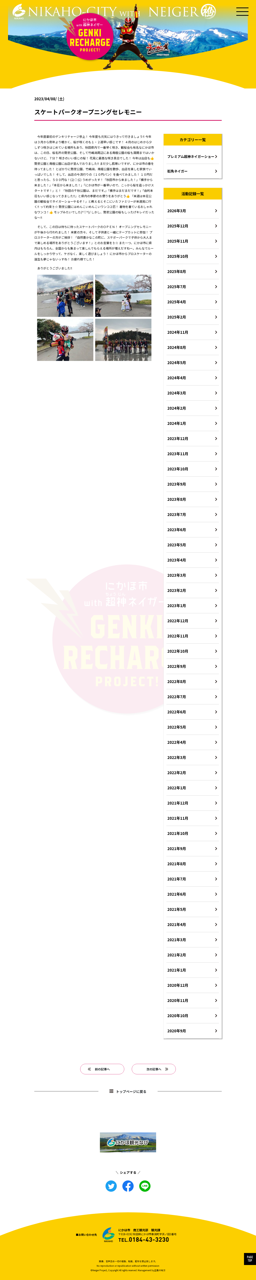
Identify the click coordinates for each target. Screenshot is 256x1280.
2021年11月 (177, 818)
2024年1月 (176, 423)
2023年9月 (176, 484)
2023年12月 (177, 438)
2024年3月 (176, 393)
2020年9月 (176, 1030)
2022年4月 (176, 742)
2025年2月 (176, 317)
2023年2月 (176, 590)
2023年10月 (177, 469)
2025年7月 (176, 286)
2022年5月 (176, 727)
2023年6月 (176, 529)
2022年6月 (176, 712)
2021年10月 (177, 833)
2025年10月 (177, 256)
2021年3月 (176, 939)
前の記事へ (102, 1069)
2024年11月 (177, 332)
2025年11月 (177, 241)
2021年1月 (176, 970)
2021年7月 (176, 879)
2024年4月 (176, 377)
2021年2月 (176, 955)
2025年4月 (176, 301)
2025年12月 (177, 226)
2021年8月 (176, 863)
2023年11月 (177, 453)
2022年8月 (176, 681)
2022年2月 (176, 772)
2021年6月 (176, 894)
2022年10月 (177, 651)
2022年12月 (177, 620)
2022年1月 (176, 787)
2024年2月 (176, 408)
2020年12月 (177, 985)
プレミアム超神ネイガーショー (190, 156)
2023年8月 (176, 499)
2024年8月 (176, 347)
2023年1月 (176, 605)
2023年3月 (176, 575)
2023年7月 (176, 514)
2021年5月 (176, 909)
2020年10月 (177, 1015)
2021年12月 (177, 803)
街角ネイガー (177, 171)
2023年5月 (176, 544)
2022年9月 (176, 666)
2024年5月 (176, 362)
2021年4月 (176, 924)
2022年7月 (176, 696)
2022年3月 (176, 757)
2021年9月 (176, 848)
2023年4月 (176, 560)
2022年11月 (177, 636)
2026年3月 (176, 210)
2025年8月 (176, 271)
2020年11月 (177, 1000)
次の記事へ (153, 1069)
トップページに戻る (131, 1091)
